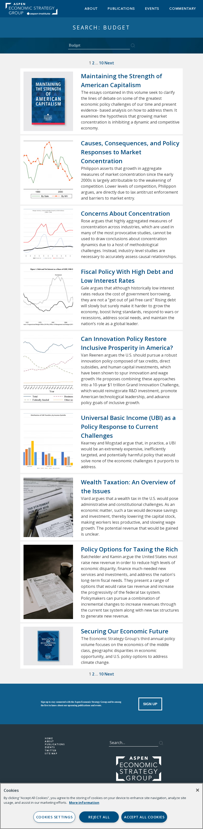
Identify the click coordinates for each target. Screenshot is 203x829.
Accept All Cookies (144, 817)
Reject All (99, 817)
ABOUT (91, 8)
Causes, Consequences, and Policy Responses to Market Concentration (130, 152)
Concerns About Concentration (125, 213)
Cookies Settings (54, 817)
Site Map (51, 753)
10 (101, 63)
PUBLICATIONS (55, 744)
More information (84, 802)
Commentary (182, 8)
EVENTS (152, 8)
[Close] (197, 790)
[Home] (43, 8)
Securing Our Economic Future (124, 631)
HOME (49, 738)
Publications (121, 8)
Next (109, 63)
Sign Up (150, 704)
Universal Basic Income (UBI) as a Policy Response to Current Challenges (128, 427)
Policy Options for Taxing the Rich (129, 549)
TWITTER (50, 750)
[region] (101, 806)
